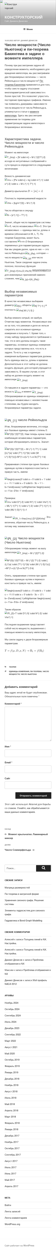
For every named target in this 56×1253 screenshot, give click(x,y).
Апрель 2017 (11, 1186)
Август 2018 (11, 1091)
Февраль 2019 (12, 1066)
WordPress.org (12, 1224)
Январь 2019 (11, 1072)
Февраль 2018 (12, 1122)
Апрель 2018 (11, 1110)
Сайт (7, 778)
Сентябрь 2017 (13, 1154)
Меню (30, 29)
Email (8, 762)
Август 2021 (11, 1047)
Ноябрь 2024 (11, 1002)
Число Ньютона (29, 674)
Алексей (9, 939)
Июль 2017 (10, 1167)
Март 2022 (10, 1040)
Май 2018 (10, 1104)
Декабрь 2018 (12, 1078)
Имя (8, 746)
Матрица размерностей (17, 887)
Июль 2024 (10, 1021)
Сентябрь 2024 (13, 1015)
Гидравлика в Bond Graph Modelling (23, 920)
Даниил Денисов (29, 40)
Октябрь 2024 (12, 1009)
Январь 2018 (11, 1129)
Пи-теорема (36, 671)
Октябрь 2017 (12, 1148)
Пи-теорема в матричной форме (22, 893)
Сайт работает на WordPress (19, 1245)
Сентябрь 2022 (13, 1034)
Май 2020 (10, 1053)
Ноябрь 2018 (11, 1085)
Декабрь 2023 (12, 1028)
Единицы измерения (19, 671)
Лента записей (12, 1211)
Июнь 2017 (10, 1173)
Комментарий (13, 703)
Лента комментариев (16, 1217)
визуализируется (41, 269)
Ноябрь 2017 (11, 1141)
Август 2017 (11, 1161)
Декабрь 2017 (12, 1135)
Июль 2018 (10, 1097)
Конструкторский (23, 17)
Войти (8, 1205)
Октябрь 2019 (12, 1059)
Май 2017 (10, 1179)
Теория (12, 667)
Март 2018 (10, 1116)
